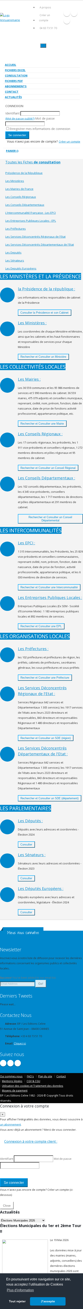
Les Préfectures (15, 229)
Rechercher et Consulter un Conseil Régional (48, 468)
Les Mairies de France (19, 189)
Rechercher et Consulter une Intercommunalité (49, 587)
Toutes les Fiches (32, 162)
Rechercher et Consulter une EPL (41, 626)
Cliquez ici (20, 1043)
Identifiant (12, 113)
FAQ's (30, 1076)
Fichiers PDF (14, 81)
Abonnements (16, 86)
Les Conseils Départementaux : (46, 477)
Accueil (10, 65)
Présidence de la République (24, 173)
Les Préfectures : (33, 648)
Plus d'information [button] (20, 1290)
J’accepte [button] (48, 1301)
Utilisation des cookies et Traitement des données (32, 1085)
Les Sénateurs (14, 260)
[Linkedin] (67, 20)
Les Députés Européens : (40, 888)
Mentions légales (12, 1081)
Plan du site (45, 1076)
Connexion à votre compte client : (30, 1141)
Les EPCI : (26, 542)
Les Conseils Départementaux (24, 205)
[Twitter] (74, 13)
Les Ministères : (32, 322)
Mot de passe (45, 118)
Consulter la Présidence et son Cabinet (44, 312)
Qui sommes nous (11, 1076)
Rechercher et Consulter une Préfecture (44, 677)
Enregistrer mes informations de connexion (40, 129)
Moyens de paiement (14, 1090)
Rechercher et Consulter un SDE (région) (45, 738)
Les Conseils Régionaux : (40, 433)
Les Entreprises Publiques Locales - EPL (30, 221)
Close (7, 1205)
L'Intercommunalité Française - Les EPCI (30, 213)
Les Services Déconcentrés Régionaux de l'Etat (35, 237)
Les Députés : (30, 820)
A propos (45, 7)
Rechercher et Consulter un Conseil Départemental (50, 519)
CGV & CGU (33, 1081)
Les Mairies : (29, 379)
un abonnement (10, 1124)
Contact (12, 92)
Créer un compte (44, 17)
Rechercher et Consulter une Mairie (42, 423)
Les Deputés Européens (20, 268)
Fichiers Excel (15, 70)
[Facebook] (67, 13)
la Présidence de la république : (46, 288)
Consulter (26, 844)
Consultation (16, 75)
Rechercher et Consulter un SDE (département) (49, 798)
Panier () (12, 151)
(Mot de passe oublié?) (19, 118)
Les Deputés (13, 252)
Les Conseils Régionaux (20, 197)
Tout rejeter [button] (17, 1301)
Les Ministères (14, 181)
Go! (40, 983)
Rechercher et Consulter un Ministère (43, 356)
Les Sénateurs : (32, 854)
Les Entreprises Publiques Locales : (50, 597)
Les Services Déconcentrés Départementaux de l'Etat (39, 244)
